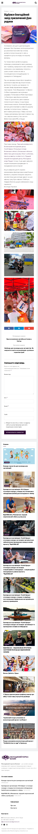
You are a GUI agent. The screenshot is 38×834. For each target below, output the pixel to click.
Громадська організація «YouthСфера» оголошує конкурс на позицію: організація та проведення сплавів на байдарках (19, 625)
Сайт (6, 414)
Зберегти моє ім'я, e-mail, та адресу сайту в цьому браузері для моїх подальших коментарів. (18, 425)
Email (6, 406)
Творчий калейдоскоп (24, 144)
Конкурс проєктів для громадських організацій (17, 780)
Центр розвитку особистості (14, 156)
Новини (12, 11)
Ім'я (6, 398)
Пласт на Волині (27, 154)
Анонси (7, 485)
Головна (6, 11)
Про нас (13, 805)
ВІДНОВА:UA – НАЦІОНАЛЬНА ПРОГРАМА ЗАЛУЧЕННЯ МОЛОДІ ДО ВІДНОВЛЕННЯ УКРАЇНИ (17, 650)
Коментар (7, 374)
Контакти (14, 808)
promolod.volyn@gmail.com (11, 821)
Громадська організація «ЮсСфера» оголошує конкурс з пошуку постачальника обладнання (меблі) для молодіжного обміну (18, 491)
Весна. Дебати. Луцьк (11, 673)
